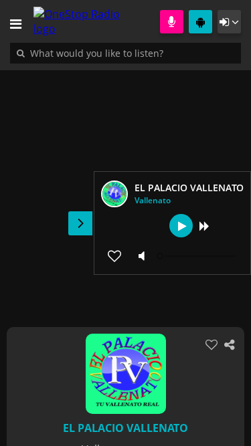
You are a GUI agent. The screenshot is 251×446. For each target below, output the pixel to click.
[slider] (197, 256)
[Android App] (200, 21)
